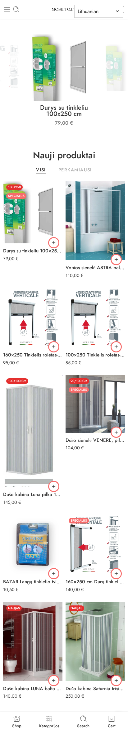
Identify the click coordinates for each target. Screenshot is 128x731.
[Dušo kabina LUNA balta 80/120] (32, 641)
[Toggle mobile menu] (7, 9)
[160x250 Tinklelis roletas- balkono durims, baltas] (32, 317)
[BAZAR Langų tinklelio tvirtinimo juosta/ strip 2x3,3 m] (32, 544)
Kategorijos (49, 725)
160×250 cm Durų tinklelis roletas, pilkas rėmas (95, 581)
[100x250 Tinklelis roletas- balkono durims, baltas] (95, 317)
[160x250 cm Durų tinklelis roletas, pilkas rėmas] (95, 544)
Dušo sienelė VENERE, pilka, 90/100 (95, 440)
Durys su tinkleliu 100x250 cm (64, 110)
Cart (112, 725)
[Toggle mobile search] (16, 9)
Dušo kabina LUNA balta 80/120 (32, 688)
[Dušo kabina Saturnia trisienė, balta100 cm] (95, 641)
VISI (41, 170)
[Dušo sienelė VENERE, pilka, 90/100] (95, 403)
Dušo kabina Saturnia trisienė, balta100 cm (95, 688)
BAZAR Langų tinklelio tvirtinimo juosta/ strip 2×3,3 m (32, 581)
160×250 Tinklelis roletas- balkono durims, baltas (32, 354)
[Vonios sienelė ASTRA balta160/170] (95, 220)
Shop (16, 725)
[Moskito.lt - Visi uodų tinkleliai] (64, 9)
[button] (53, 242)
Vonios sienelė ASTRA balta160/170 (95, 267)
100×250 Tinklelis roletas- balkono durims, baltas (95, 354)
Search (83, 725)
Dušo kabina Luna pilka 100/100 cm (32, 494)
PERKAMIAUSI (75, 170)
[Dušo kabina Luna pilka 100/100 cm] (32, 431)
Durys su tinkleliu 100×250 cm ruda (32, 250)
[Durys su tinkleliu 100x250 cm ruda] (32, 212)
